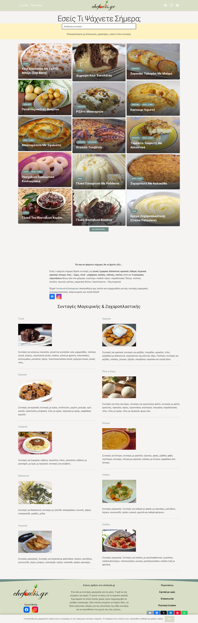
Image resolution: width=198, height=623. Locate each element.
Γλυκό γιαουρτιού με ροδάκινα (97, 183)
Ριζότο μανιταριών (89, 111)
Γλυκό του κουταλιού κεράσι (42, 217)
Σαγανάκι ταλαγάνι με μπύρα (151, 73)
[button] (44, 5)
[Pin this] (177, 613)
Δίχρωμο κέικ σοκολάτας (94, 75)
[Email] (177, 5)
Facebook (60, 288)
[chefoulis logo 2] (103, 5)
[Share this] (157, 613)
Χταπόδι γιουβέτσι (89, 147)
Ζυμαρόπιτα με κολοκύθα (148, 183)
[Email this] (150, 613)
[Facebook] (165, 5)
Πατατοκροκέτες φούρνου (40, 109)
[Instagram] (171, 5)
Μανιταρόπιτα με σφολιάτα (41, 145)
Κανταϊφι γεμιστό (142, 110)
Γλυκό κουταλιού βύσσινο (94, 220)
